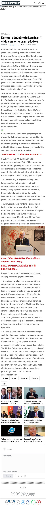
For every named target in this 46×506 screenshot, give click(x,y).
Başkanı (5, 378)
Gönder (8, 476)
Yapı (4, 383)
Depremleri (24, 378)
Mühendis (35, 378)
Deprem (14, 378)
